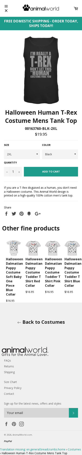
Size (6, 145)
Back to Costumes (43, 322)
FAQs (7, 360)
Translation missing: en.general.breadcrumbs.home (32, 449)
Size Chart (10, 382)
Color (46, 145)
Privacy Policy (12, 388)
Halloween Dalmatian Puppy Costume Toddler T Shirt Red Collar (34, 272)
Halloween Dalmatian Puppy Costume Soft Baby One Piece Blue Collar (14, 277)
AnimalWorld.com (22, 434)
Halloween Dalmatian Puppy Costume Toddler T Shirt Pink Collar (53, 272)
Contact (9, 394)
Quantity (10, 162)
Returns (9, 366)
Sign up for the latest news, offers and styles (32, 403)
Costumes (74, 449)
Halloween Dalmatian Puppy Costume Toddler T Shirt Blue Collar (73, 272)
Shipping (9, 372)
